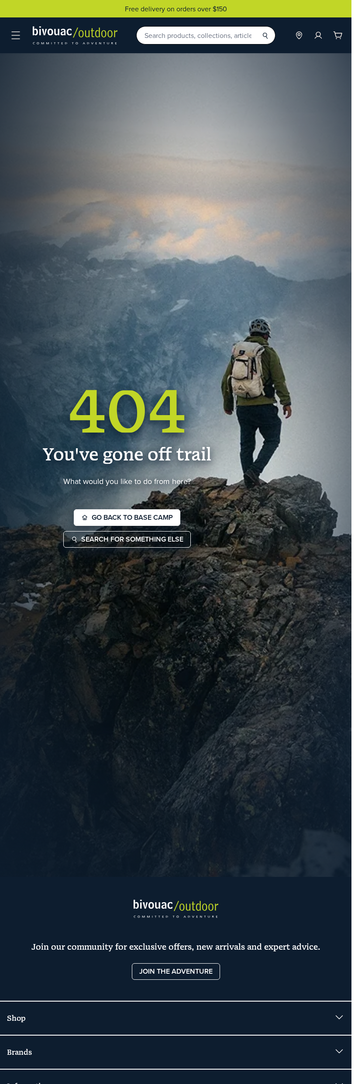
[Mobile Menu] (15, 35)
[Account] (318, 35)
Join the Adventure (176, 971)
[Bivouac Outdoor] (75, 35)
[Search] (265, 35)
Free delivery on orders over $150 (176, 9)
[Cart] (338, 35)
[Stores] (299, 35)
